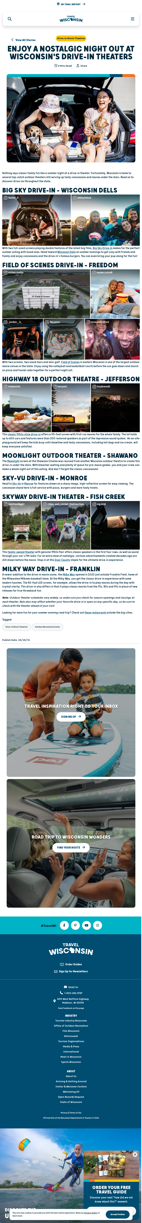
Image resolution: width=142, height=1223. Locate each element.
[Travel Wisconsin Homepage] (71, 19)
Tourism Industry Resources (71, 1020)
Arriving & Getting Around (71, 1081)
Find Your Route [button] (69, 847)
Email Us (73, 987)
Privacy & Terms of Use (71, 1113)
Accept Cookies (118, 1214)
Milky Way (69, 574)
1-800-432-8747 (73, 993)
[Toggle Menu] (130, 19)
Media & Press (71, 1046)
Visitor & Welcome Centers (71, 1086)
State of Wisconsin (71, 1102)
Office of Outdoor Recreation (71, 1025)
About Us (71, 1076)
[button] (71, 4)
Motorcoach (71, 1036)
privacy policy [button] (90, 1213)
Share (83, 65)
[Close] (135, 1154)
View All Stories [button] (25, 40)
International (71, 1051)
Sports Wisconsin (71, 1062)
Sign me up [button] (69, 716)
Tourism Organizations (71, 1041)
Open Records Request (71, 1097)
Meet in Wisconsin (71, 1056)
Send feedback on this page (71, 1008)
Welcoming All (71, 1091)
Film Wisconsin (71, 1031)
